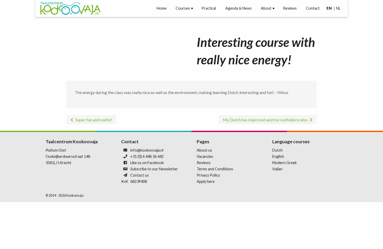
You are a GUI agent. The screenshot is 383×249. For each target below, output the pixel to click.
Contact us (139, 175)
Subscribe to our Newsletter (154, 169)
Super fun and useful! (93, 119)
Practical (208, 8)
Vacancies (205, 156)
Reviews (290, 8)
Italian (277, 169)
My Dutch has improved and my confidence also (265, 119)
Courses (183, 8)
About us (204, 150)
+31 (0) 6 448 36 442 (147, 156)
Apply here (206, 181)
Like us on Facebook (147, 162)
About (266, 8)
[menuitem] (161, 8)
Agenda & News (238, 8)
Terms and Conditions (215, 169)
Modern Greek (284, 162)
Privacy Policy (208, 175)
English (278, 156)
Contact (313, 8)
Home (161, 8)
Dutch (277, 150)
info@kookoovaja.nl (146, 150)
